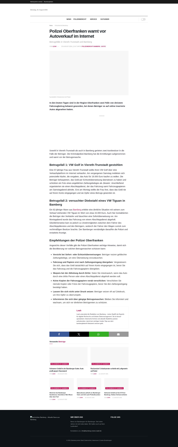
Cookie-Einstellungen (106, 440)
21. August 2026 (103, 373)
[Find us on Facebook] (112, 422)
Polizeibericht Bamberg (61, 25)
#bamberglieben (48, 1)
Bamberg (77, 210)
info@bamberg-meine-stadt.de (91, 431)
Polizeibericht (79, 19)
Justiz (103, 46)
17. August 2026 (117, 397)
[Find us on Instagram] (117, 422)
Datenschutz (87, 440)
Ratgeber (105, 19)
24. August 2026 (62, 373)
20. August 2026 (89, 397)
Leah (54, 46)
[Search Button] (136, 19)
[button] (59, 334)
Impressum (95, 440)
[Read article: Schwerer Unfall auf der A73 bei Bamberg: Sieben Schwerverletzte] (116, 384)
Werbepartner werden (36, 1)
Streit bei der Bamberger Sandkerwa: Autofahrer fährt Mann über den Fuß (61, 395)
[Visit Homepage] (89, 9)
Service (93, 19)
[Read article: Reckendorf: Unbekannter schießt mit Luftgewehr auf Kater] (110, 356)
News (69, 19)
